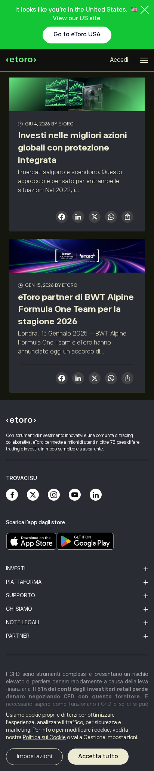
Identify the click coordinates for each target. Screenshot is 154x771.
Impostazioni (34, 756)
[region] (77, 739)
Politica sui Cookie (44, 737)
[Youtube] (75, 495)
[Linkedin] (96, 495)
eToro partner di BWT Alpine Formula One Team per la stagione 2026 (76, 309)
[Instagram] (54, 495)
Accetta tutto (98, 756)
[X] (94, 218)
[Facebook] (12, 495)
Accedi (119, 60)
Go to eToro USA (77, 34)
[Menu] (144, 60)
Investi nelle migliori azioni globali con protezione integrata (72, 147)
